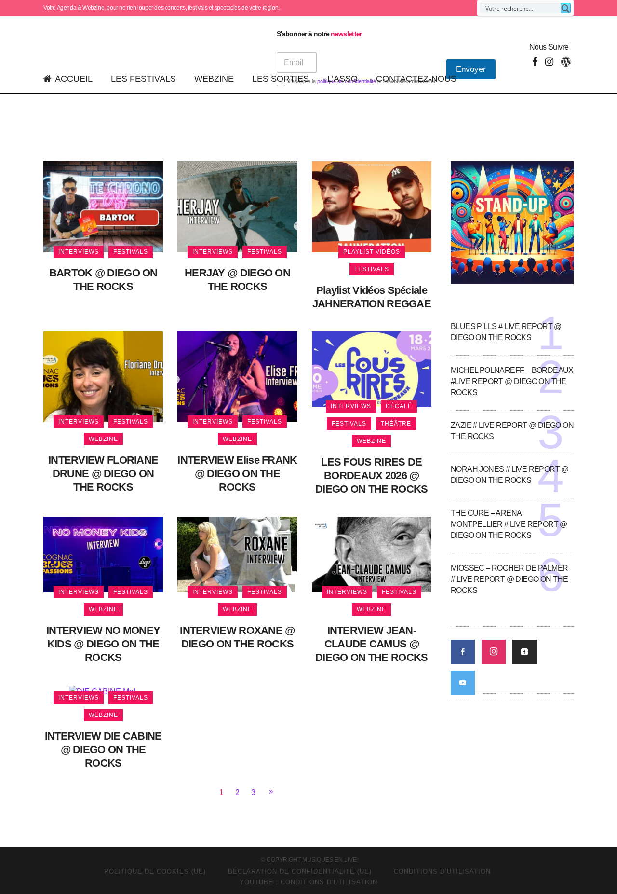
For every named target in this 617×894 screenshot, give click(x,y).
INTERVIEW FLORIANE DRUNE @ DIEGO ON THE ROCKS (103, 473)
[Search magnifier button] (566, 8)
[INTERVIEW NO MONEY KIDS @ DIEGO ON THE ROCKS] (103, 554)
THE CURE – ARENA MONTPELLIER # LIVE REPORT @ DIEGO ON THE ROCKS (509, 524)
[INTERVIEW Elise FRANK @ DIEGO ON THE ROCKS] (237, 376)
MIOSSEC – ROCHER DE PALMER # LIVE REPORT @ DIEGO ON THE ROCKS (509, 579)
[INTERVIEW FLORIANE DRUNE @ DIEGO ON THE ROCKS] (103, 376)
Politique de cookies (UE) (155, 871)
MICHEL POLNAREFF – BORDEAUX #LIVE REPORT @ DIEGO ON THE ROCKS (512, 381)
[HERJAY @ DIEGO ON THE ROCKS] (237, 206)
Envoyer (471, 69)
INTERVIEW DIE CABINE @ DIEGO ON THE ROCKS (103, 749)
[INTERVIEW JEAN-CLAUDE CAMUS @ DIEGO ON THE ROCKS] (371, 554)
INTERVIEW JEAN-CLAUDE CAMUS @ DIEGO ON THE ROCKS (371, 643)
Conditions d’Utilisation (442, 871)
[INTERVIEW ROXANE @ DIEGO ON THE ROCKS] (237, 554)
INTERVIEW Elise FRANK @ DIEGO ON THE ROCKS (237, 473)
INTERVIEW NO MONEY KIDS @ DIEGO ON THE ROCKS (103, 643)
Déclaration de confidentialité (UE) (300, 871)
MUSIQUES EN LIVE (329, 859)
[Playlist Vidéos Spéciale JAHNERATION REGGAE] (371, 206)
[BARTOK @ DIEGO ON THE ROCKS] (103, 206)
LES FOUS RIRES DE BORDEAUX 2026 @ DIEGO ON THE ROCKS (371, 475)
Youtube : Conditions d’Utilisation (308, 882)
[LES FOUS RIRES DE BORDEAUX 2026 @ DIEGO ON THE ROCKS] (371, 368)
